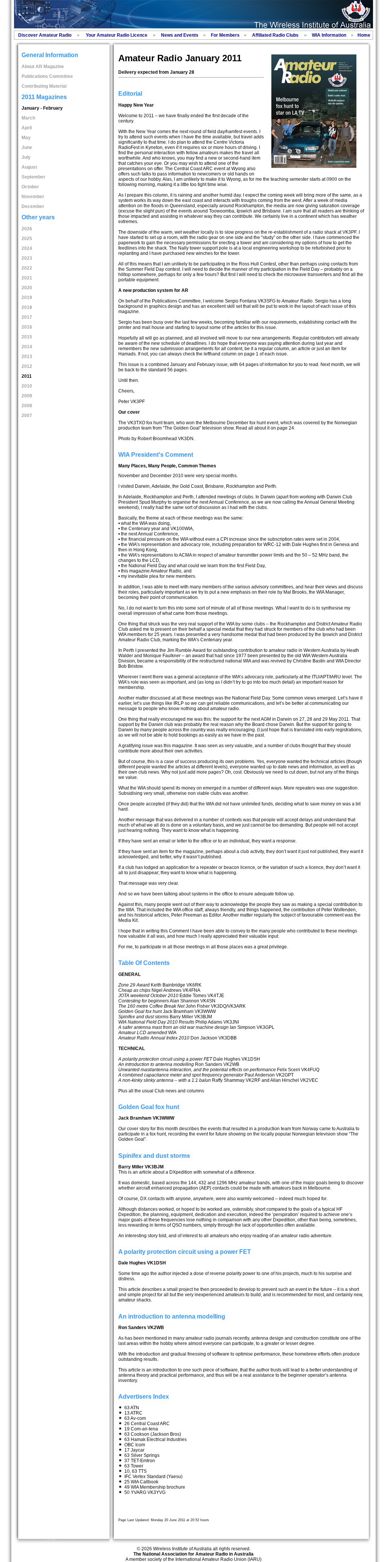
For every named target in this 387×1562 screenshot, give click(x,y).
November (33, 196)
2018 (27, 307)
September (33, 177)
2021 (27, 278)
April (27, 127)
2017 (27, 317)
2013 (27, 356)
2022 (27, 268)
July (26, 157)
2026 (27, 228)
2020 (27, 287)
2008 (27, 405)
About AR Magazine (43, 66)
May (26, 137)
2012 (27, 366)
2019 (27, 297)
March (28, 118)
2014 (27, 346)
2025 (27, 238)
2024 (27, 248)
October (30, 186)
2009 (27, 396)
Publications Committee (47, 76)
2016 (27, 327)
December (33, 206)
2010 (27, 386)
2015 (27, 337)
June (27, 147)
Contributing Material (44, 86)
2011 (27, 376)
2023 (27, 258)
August (29, 167)
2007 (27, 415)
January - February (42, 108)
